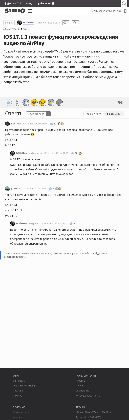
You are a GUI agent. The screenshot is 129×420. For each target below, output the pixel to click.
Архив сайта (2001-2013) (88, 417)
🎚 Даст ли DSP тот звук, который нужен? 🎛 (29, 3)
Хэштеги (17, 417)
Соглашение (82, 390)
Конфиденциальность (88, 395)
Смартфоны (12, 29)
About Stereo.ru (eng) (24, 385)
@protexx (35, 223)
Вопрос (9, 22)
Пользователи (21, 412)
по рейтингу (94, 113)
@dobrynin (36, 153)
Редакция (18, 390)
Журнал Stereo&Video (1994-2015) (93, 412)
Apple (26, 29)
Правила (80, 380)
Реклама (17, 395)
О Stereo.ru (19, 380)
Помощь (80, 385)
